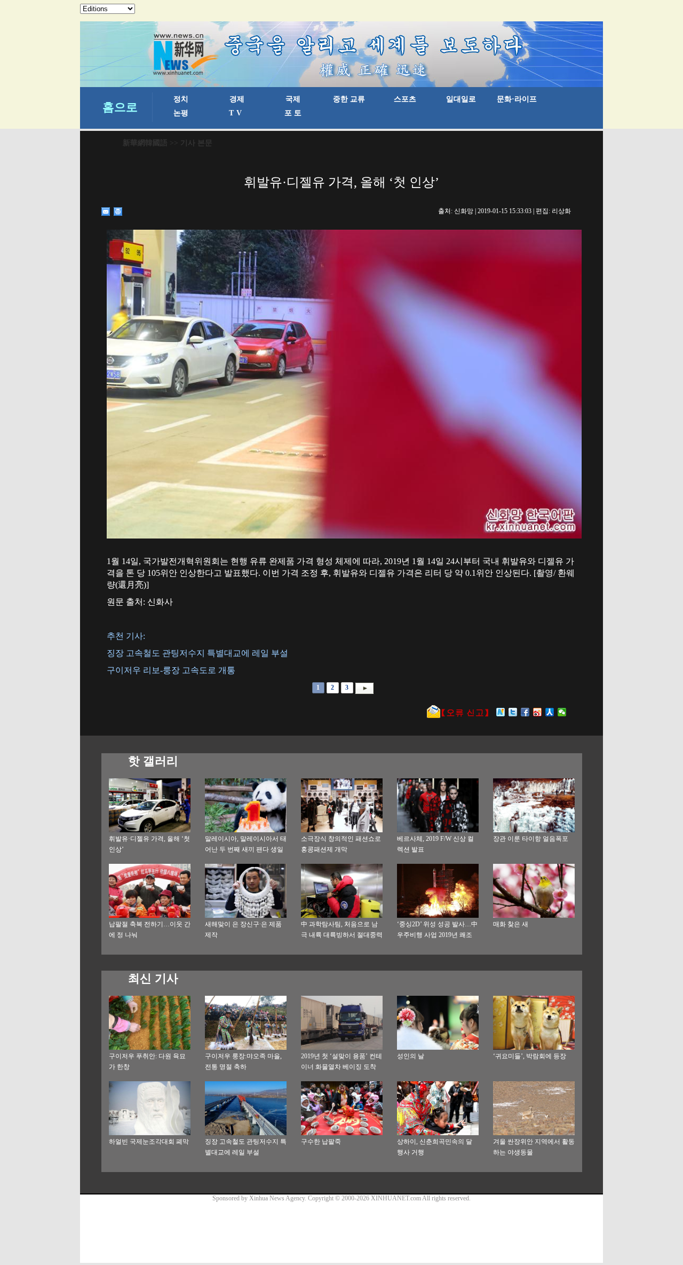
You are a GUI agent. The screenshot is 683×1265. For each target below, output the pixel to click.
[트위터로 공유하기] (513, 712)
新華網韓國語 (145, 143)
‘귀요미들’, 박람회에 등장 (529, 1056)
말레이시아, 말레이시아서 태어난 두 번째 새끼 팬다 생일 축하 (246, 849)
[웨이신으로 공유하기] (562, 712)
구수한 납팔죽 (321, 1141)
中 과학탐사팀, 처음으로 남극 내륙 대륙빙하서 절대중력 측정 (342, 934)
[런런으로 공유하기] (549, 712)
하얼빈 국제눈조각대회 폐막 (149, 1141)
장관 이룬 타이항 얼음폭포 (530, 838)
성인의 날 (410, 1056)
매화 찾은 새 (510, 924)
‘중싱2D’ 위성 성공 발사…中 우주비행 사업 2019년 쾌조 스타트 (437, 934)
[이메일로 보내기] (105, 211)
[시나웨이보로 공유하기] (537, 712)
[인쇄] (118, 211)
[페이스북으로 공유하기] (525, 712)
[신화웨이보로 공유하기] (500, 712)
